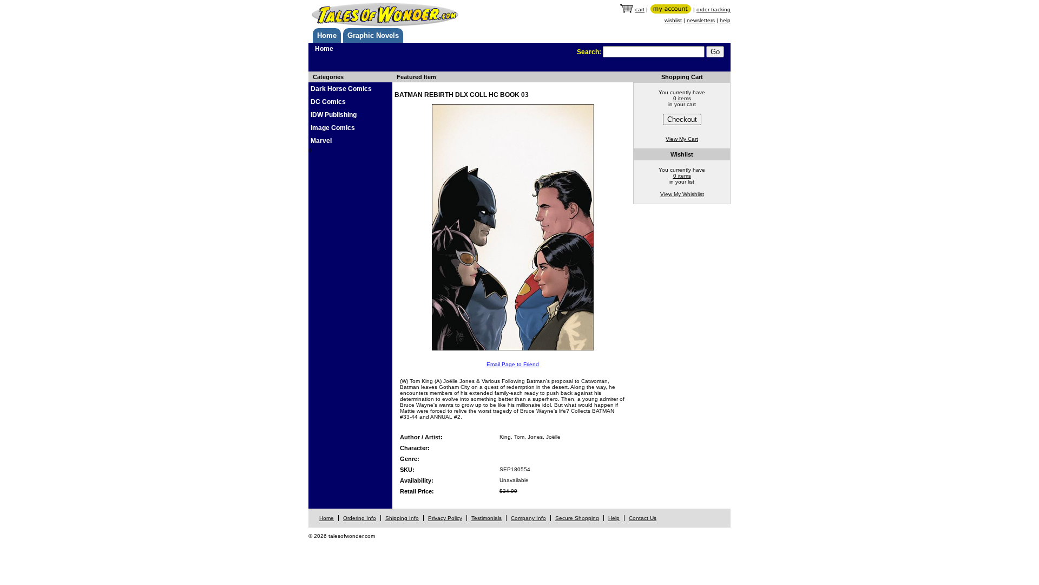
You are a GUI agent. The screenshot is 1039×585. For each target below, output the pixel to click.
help (725, 20)
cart (640, 9)
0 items (682, 98)
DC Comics (328, 102)
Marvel (321, 141)
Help (614, 518)
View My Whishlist (682, 194)
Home (327, 35)
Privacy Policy (445, 518)
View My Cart (682, 139)
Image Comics (333, 128)
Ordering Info (359, 518)
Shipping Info (402, 518)
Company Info (528, 518)
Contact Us (642, 518)
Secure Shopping (577, 518)
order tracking (713, 9)
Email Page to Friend (512, 364)
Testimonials (486, 518)
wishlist (673, 20)
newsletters (701, 20)
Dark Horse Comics (341, 89)
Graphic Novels (373, 35)
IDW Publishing (334, 115)
